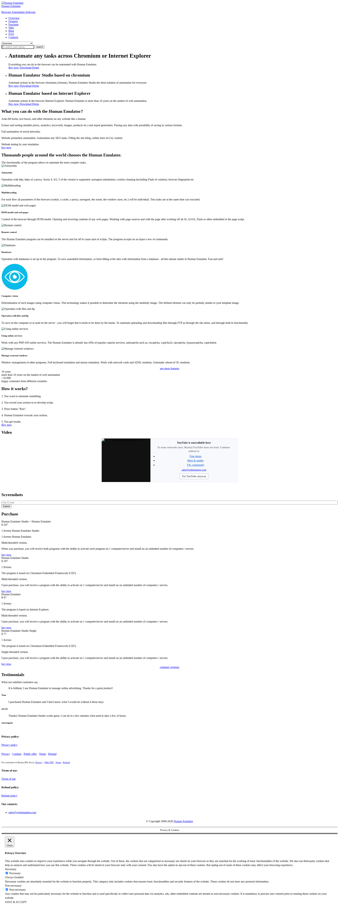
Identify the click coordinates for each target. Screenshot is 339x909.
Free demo (195, 456)
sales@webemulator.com (194, 469)
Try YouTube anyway (194, 476)
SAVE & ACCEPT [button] (16, 902)
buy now (6, 147)
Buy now (13, 67)
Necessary (15, 873)
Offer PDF (49, 762)
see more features (169, 368)
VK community (195, 464)
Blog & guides (195, 460)
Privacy (5, 753)
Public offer (30, 753)
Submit (6, 506)
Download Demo (29, 67)
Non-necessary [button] (13, 885)
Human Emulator (183, 821)
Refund (52, 753)
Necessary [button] (10, 869)
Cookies (16, 753)
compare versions (169, 667)
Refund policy (9, 795)
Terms (42, 753)
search (39, 47)
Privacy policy (9, 744)
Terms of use (8, 778)
